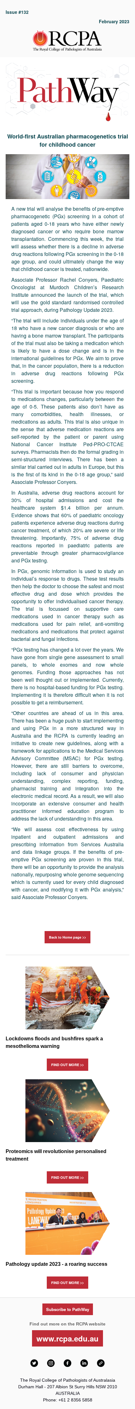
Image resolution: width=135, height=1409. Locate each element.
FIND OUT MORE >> (67, 1064)
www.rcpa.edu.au (67, 1338)
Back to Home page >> (67, 937)
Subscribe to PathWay (67, 1309)
